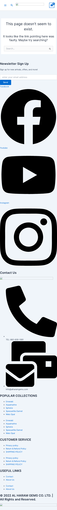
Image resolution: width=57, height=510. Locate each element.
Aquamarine (11, 405)
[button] (12, 5)
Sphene (9, 408)
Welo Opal (10, 414)
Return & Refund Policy (16, 448)
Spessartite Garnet (14, 411)
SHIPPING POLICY (14, 452)
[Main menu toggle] (5, 5)
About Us (10, 480)
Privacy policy (12, 445)
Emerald (9, 401)
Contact (9, 476)
